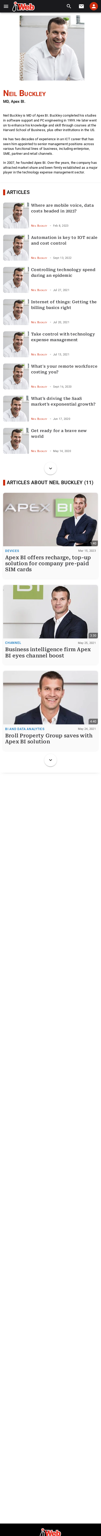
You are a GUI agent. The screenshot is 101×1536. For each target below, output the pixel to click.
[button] (6, 6)
